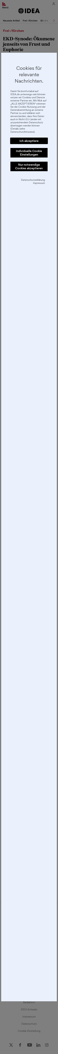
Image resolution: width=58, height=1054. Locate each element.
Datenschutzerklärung (33, 180)
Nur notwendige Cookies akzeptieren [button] (29, 166)
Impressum (39, 183)
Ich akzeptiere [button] (29, 141)
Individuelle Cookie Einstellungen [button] (29, 152)
